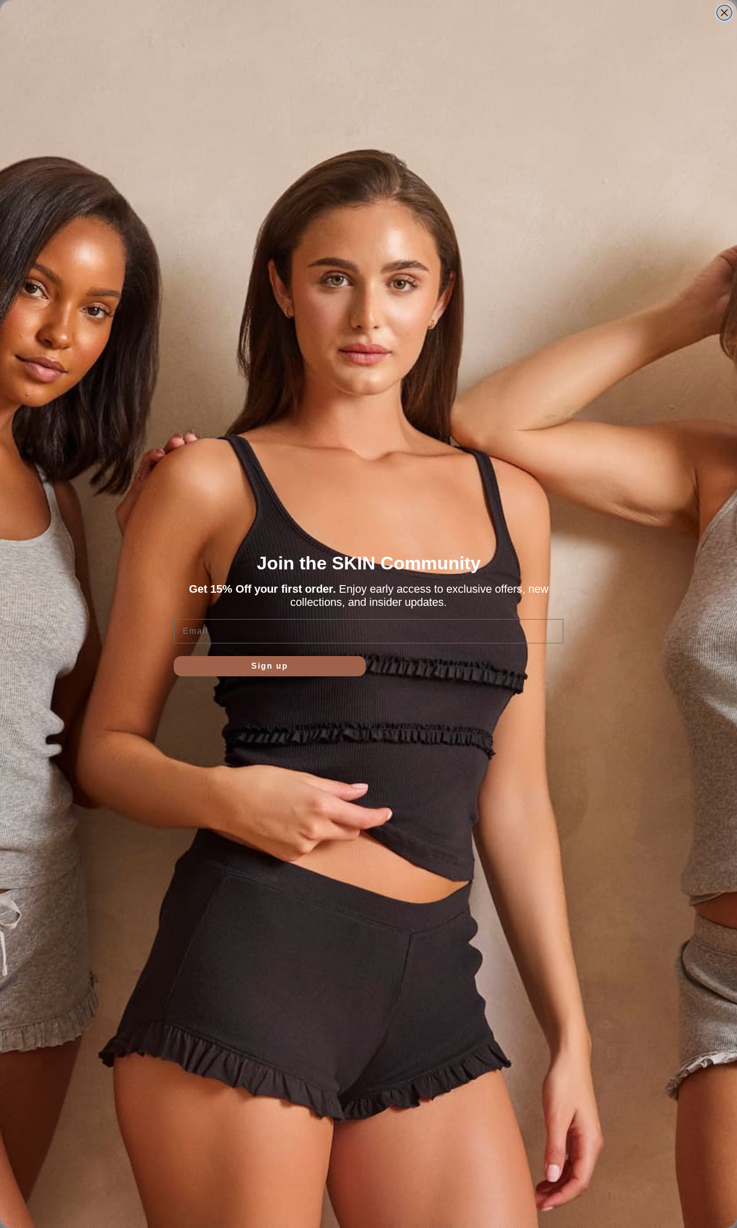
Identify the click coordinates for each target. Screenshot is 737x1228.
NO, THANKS (467, 663)
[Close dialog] (724, 12)
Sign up (269, 666)
